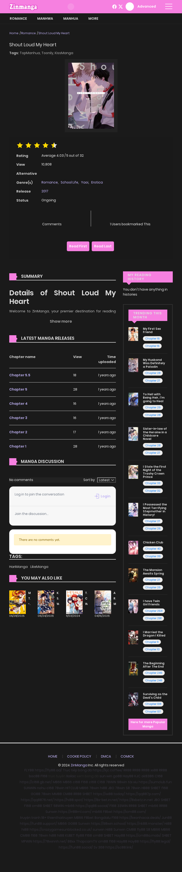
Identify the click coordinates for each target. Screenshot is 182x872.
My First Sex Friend (152, 330)
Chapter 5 (18, 389)
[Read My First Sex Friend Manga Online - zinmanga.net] (133, 333)
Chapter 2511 (153, 618)
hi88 (103, 788)
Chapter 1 (17, 446)
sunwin (99, 829)
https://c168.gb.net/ (36, 782)
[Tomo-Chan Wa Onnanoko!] (74, 601)
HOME (52, 756)
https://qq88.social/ (92, 805)
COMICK (127, 756)
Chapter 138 (153, 704)
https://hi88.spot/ (69, 799)
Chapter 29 (153, 407)
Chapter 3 (18, 417)
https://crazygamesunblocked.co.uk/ (61, 829)
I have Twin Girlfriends (151, 602)
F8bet (108, 811)
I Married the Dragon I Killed (154, 633)
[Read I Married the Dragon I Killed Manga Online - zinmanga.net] (133, 637)
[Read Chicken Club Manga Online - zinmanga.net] (133, 547)
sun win (106, 776)
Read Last (103, 246)
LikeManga (39, 566)
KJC (137, 776)
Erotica (97, 182)
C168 (159, 776)
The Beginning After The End (153, 665)
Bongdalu (103, 817)
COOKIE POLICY (79, 756)
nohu (41, 788)
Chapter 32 (152, 491)
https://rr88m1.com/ (74, 811)
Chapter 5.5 (19, 375)
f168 (164, 788)
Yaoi (84, 182)
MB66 (57, 782)
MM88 (57, 794)
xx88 (154, 770)
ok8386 (147, 776)
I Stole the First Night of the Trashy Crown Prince (154, 472)
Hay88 (128, 776)
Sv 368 (99, 847)
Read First (78, 246)
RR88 (127, 770)
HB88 (145, 788)
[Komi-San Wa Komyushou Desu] (46, 601)
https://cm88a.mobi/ (143, 835)
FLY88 (29, 770)
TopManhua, (30, 53)
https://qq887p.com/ (143, 794)
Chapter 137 (153, 711)
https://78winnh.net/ (50, 841)
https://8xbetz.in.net (136, 799)
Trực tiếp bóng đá (77, 770)
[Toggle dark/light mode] (71, 6)
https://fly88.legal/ (155, 841)
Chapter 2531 (154, 611)
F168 (44, 776)
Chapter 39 (153, 556)
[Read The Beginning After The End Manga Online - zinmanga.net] (133, 668)
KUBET (70, 835)
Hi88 (168, 823)
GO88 (35, 794)
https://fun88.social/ (76, 847)
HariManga (18, 566)
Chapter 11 (152, 642)
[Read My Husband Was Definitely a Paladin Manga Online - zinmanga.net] (133, 365)
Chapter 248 (153, 680)
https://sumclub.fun (155, 782)
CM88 (68, 794)
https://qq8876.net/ (37, 799)
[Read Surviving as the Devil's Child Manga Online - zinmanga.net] (133, 699)
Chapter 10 (152, 649)
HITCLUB (71, 788)
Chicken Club (153, 542)
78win (59, 788)
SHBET (155, 788)
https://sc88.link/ (119, 847)
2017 (44, 191)
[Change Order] (83, 338)
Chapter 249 (153, 673)
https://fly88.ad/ (48, 770)
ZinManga (79, 765)
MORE (93, 18)
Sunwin (51, 811)
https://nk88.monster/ (145, 823)
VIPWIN (26, 841)
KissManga (64, 53)
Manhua (70, 18)
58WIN (59, 805)
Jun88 (167, 817)
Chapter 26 (153, 528)
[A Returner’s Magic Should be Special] (103, 601)
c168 (76, 782)
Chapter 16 (152, 338)
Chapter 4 (18, 403)
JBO (111, 788)
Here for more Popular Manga (148, 724)
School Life (69, 182)
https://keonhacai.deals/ (140, 817)
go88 (117, 776)
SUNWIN (30, 788)
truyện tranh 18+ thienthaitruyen (46, 817)
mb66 (70, 805)
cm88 (37, 805)
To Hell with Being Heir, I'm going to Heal (153, 397)
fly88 (141, 829)
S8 (128, 788)
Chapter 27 (152, 380)
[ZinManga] (23, 6)
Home (13, 33)
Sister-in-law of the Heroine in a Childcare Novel (155, 434)
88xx (71, 841)
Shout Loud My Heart (54, 33)
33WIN (122, 805)
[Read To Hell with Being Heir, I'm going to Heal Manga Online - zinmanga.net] (133, 399)
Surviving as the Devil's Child (155, 695)
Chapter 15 (152, 346)
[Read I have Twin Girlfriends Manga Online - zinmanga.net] (133, 606)
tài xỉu (133, 782)
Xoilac (71, 776)
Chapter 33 (152, 483)
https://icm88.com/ (130, 811)
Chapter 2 (18, 432)
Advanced (146, 6)
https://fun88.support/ (38, 823)
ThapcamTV (86, 841)
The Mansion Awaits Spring (153, 571)
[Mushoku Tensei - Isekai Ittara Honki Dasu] (17, 601)
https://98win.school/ (108, 823)
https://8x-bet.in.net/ (101, 799)
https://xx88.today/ (109, 794)
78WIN (111, 782)
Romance (18, 18)
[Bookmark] (130, 216)
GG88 (72, 823)
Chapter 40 (153, 549)
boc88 (34, 776)
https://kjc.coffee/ (108, 770)
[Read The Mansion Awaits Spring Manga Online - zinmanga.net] (133, 575)
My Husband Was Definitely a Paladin (154, 363)
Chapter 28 (152, 373)
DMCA (106, 756)
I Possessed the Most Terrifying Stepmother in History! (155, 509)
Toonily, (48, 53)
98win (122, 782)
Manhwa (45, 18)
